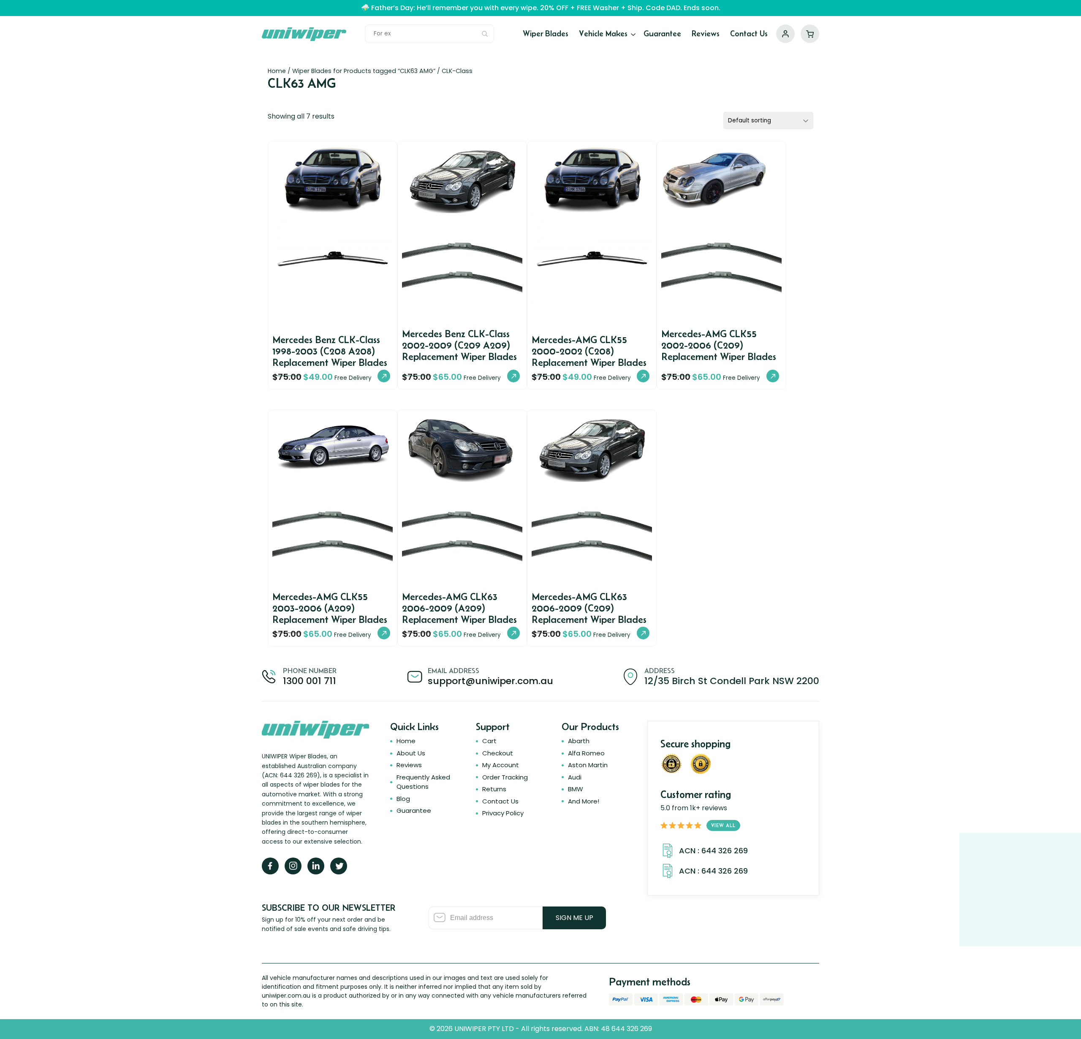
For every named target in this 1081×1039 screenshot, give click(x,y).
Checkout (497, 753)
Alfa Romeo (586, 753)
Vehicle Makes (603, 33)
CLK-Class (457, 71)
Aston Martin (588, 764)
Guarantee (662, 33)
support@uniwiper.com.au (490, 680)
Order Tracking (505, 777)
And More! (583, 801)
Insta (293, 866)
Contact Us (749, 33)
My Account (785, 33)
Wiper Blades (545, 33)
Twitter (338, 866)
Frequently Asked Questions (423, 782)
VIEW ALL (723, 825)
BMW (575, 789)
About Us (411, 753)
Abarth (578, 740)
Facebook (270, 866)
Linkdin (315, 866)
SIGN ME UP (574, 918)
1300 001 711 (309, 680)
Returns (494, 789)
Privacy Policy (503, 813)
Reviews (706, 33)
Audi (574, 777)
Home (277, 71)
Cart (810, 33)
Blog (403, 798)
